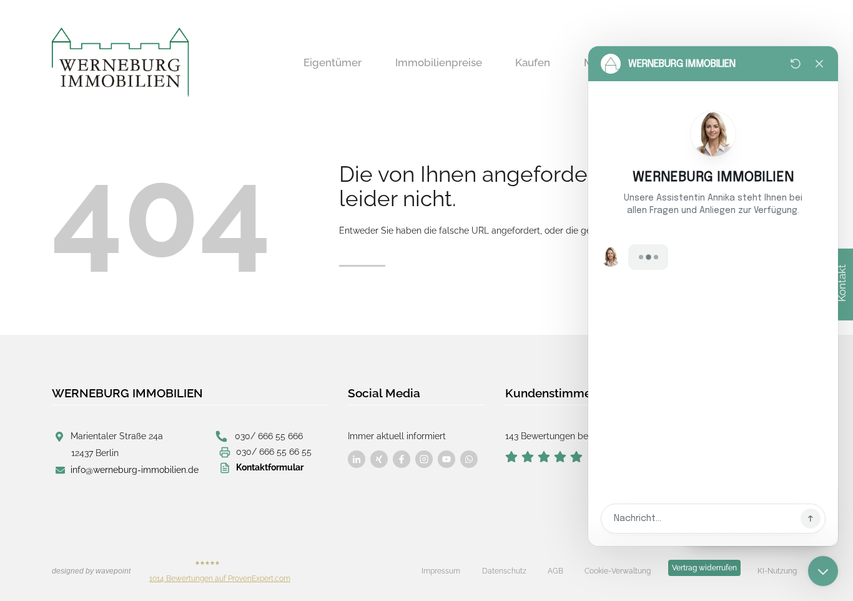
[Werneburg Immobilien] (120, 62)
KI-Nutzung (777, 571)
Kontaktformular (269, 467)
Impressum (441, 571)
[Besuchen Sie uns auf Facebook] (356, 459)
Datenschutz (504, 571)
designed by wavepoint (91, 571)
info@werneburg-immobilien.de (135, 470)
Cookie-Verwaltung (617, 571)
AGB (555, 571)
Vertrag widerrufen (704, 568)
